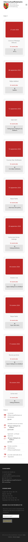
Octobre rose (14, 278)
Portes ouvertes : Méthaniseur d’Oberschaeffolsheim (14, 448)
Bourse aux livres (14, 355)
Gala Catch (14, 120)
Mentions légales (16, 537)
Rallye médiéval (14, 81)
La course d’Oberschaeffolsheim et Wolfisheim (15, 415)
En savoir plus (14, 46)
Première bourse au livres (15, 423)
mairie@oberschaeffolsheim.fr (12, 480)
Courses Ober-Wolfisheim (14, 160)
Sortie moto (14, 393)
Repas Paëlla (14, 199)
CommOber (7, 482)
